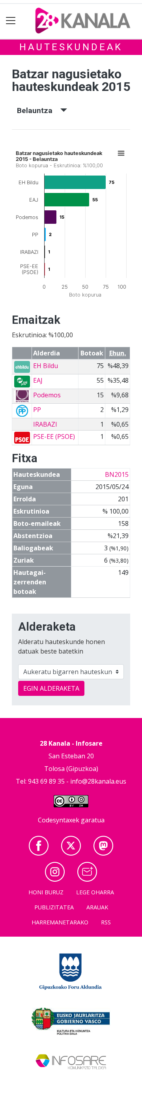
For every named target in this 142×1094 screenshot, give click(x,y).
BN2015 (117, 474)
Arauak (97, 907)
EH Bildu (45, 365)
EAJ (38, 380)
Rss (106, 922)
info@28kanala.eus (98, 781)
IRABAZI (45, 424)
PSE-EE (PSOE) (54, 436)
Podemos (47, 395)
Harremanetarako (60, 922)
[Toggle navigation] (10, 21)
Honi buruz (46, 892)
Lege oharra (95, 892)
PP (37, 409)
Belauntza (38, 110)
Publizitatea (54, 907)
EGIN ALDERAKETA (51, 688)
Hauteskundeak (71, 47)
